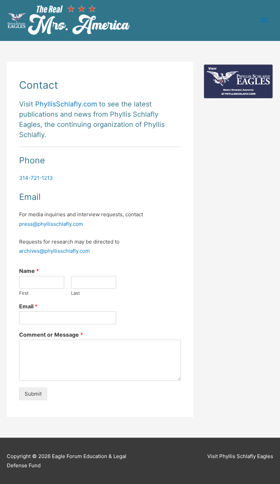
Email (28, 306)
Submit (33, 394)
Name (29, 270)
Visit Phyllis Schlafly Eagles (240, 456)
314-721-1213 (36, 178)
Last (75, 293)
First (24, 293)
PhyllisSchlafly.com (66, 104)
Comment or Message (51, 334)
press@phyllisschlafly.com (51, 224)
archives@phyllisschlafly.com (54, 251)
